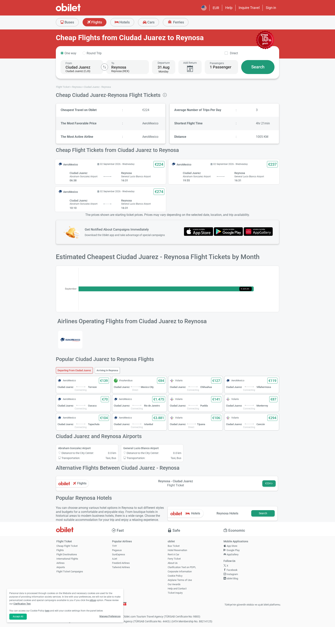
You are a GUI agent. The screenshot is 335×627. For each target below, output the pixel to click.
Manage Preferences (110, 616)
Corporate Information (180, 571)
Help (228, 8)
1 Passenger (220, 67)
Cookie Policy (175, 575)
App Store (231, 545)
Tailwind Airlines (121, 567)
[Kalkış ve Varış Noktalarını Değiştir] (104, 67)
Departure (164, 62)
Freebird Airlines (121, 563)
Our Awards (174, 584)
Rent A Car (173, 554)
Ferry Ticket (174, 558)
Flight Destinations (66, 554)
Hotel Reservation (177, 550)
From (69, 63)
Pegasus (117, 550)
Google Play (233, 550)
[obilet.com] (77, 11)
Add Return (190, 62)
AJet (114, 558)
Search (257, 67)
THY (114, 545)
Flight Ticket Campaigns (69, 571)
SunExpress (118, 554)
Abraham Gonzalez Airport (74, 448)
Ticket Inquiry (175, 592)
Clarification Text (22, 603)
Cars (151, 22)
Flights (96, 22)
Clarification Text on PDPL (182, 567)
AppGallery (232, 554)
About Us (173, 563)
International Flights (67, 558)
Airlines (60, 563)
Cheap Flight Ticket (67, 545)
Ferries (178, 22)
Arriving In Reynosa (107, 370)
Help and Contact (177, 588)
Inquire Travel (249, 8)
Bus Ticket (174, 545)
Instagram (232, 574)
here (47, 610)
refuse (93, 600)
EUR (216, 8)
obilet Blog (232, 578)
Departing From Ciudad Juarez (74, 370)
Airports (60, 567)
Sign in (271, 8)
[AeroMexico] (70, 339)
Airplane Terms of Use (180, 580)
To (112, 63)
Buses (69, 22)
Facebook (231, 569)
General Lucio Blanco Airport (141, 448)
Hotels (124, 22)
